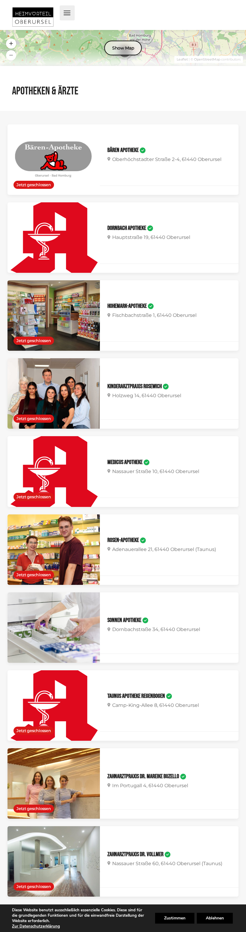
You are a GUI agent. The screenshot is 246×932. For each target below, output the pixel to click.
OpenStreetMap (207, 59)
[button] (11, 44)
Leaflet (182, 59)
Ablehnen (215, 918)
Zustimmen (174, 918)
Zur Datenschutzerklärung (36, 926)
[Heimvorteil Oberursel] (33, 18)
